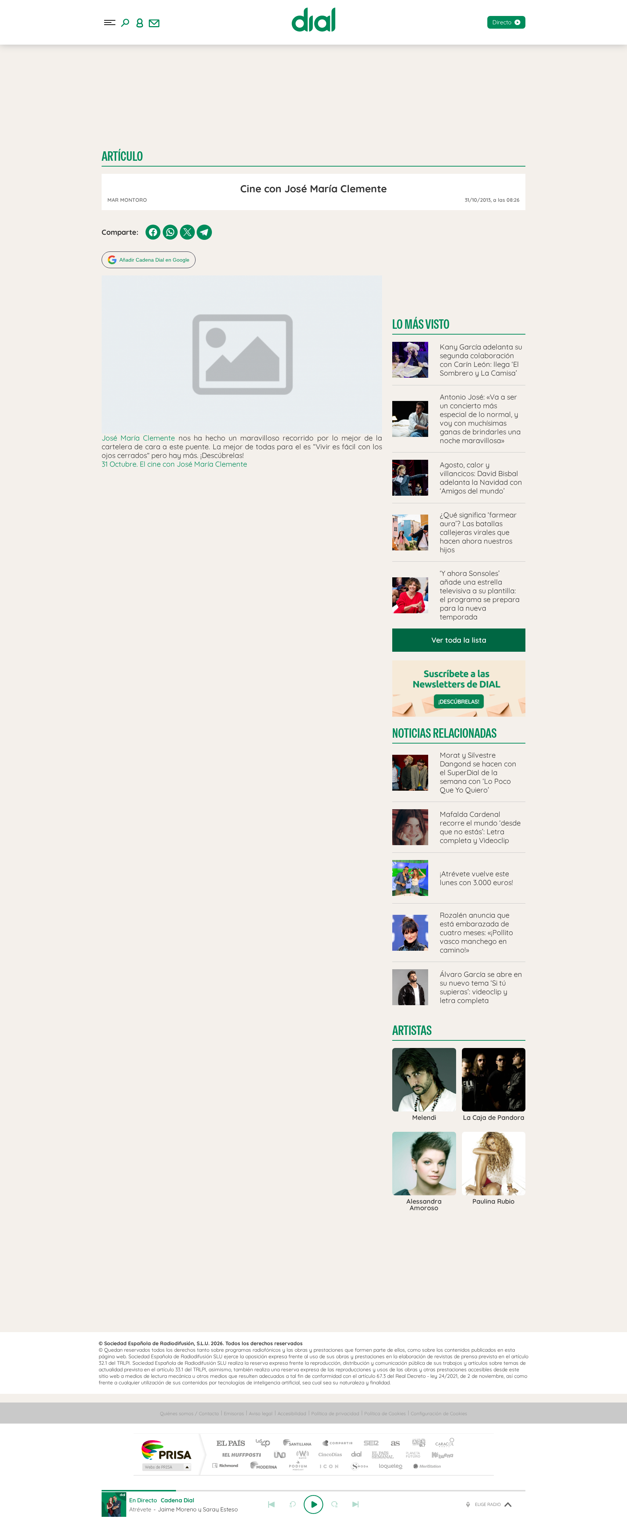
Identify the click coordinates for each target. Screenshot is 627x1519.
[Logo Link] (313, 19)
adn (416, 1443)
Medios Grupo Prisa (166, 1467)
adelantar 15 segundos (334, 1504)
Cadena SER (369, 1443)
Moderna (262, 1465)
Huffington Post (240, 1454)
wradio (301, 1454)
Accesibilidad (292, 1413)
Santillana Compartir (338, 1443)
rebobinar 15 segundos (292, 1504)
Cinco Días (329, 1454)
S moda (359, 1465)
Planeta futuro (410, 1454)
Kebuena (436, 1454)
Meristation (426, 1465)
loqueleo (391, 1465)
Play (313, 1504)
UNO (280, 1454)
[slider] (313, 1490)
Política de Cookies (385, 1413)
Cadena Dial (357, 1454)
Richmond (226, 1465)
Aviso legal (260, 1413)
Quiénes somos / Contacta (189, 1413)
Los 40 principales (265, 1443)
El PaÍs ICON (328, 1465)
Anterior (271, 1504)
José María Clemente (138, 437)
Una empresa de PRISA (166, 1449)
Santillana (299, 1443)
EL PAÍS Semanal (383, 1454)
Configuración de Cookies (439, 1413)
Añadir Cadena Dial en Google (154, 260)
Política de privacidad (335, 1413)
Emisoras (234, 1413)
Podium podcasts (297, 1465)
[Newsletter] (154, 22)
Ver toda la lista (458, 639)
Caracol (442, 1443)
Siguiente (355, 1504)
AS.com (392, 1443)
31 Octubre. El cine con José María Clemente (174, 463)
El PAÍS (231, 1443)
